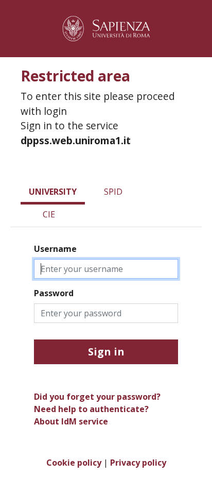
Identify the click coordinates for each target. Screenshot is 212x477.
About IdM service (71, 421)
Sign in (106, 352)
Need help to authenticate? (91, 409)
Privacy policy (138, 462)
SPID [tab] (113, 191)
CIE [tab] (49, 214)
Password (54, 293)
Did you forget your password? (97, 396)
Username (55, 248)
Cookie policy (73, 462)
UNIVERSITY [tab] (53, 191)
